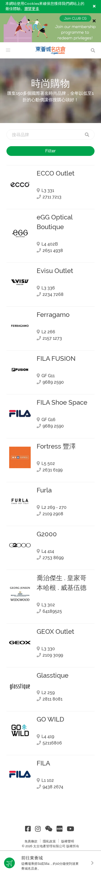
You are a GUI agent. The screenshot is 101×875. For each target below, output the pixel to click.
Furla (44, 490)
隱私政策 (49, 841)
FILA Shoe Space (62, 402)
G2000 (47, 534)
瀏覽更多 (31, 8)
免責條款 (31, 841)
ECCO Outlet (55, 173)
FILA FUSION (56, 358)
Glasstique (52, 675)
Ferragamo (53, 314)
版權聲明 (67, 841)
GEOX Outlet (55, 631)
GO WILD (50, 719)
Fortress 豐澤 (56, 446)
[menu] (8, 50)
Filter (50, 150)
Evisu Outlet (55, 271)
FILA (43, 763)
